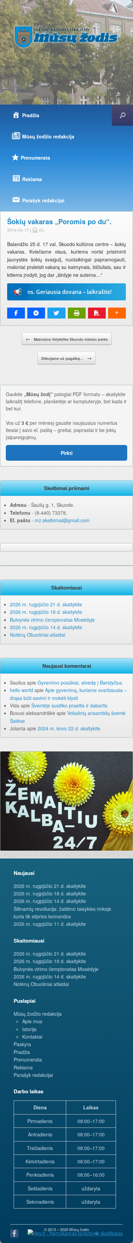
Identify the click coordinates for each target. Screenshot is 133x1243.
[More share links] (117, 313)
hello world (21, 690)
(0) (41, 230)
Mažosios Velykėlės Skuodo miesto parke (67, 338)
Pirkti (67, 452)
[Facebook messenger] (36, 313)
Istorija (29, 1029)
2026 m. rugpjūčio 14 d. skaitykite (46, 627)
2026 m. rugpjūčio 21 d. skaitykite (46, 604)
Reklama (23, 1067)
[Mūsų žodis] (66, 37)
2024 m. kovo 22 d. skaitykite (69, 728)
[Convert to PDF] (97, 313)
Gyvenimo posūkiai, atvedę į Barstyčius (80, 682)
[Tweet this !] (56, 313)
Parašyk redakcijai (33, 1074)
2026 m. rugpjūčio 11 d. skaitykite (50, 923)
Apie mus (32, 1021)
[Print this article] (77, 313)
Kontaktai (32, 1036)
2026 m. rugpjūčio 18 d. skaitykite (46, 611)
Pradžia (22, 1052)
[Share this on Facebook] (16, 313)
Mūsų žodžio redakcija (38, 1013)
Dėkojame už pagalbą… (66, 357)
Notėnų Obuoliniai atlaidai (37, 634)
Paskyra (22, 1044)
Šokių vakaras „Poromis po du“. (59, 221)
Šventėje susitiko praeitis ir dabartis (69, 705)
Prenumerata (28, 1059)
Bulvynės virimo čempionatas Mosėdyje (52, 619)
